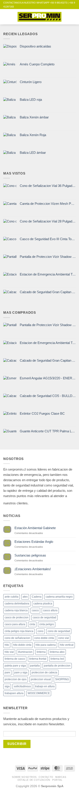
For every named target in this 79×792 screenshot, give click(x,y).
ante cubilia (11, 596)
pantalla (35, 665)
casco (35, 610)
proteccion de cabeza (44, 672)
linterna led (57, 658)
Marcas (60, 777)
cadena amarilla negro (59, 596)
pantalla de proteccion (57, 665)
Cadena (36, 596)
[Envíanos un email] (54, 502)
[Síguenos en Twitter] (47, 502)
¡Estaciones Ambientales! (32, 569)
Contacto (46, 777)
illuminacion (25, 651)
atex (25, 596)
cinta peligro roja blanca (19, 631)
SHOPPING (62, 679)
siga (7, 686)
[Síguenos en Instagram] (39, 502)
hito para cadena (46, 644)
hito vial (9, 651)
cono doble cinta (44, 638)
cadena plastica (42, 603)
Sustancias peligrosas (30, 555)
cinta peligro (46, 624)
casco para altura (15, 624)
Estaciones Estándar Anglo (33, 541)
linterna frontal (37, 658)
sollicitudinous (22, 686)
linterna (41, 651)
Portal (57, 780)
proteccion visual (41, 679)
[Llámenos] (62, 502)
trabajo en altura (45, 686)
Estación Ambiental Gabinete (35, 528)
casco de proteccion (17, 617)
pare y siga (20, 672)
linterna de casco (15, 658)
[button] (5, 16)
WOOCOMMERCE (39, 693)
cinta (32, 624)
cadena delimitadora (17, 603)
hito (7, 644)
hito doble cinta (22, 644)
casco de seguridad (44, 617)
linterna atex (57, 651)
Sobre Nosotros (24, 777)
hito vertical (67, 644)
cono (40, 631)
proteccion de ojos (16, 679)
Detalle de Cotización (34, 780)
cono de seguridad (59, 631)
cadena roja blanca (16, 610)
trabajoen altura (14, 693)
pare (7, 672)
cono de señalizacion (17, 638)
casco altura (50, 610)
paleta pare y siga (15, 665)
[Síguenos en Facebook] (32, 502)
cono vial (63, 638)
